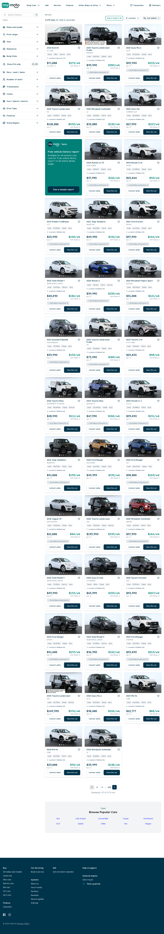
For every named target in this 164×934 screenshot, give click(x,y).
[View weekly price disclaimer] (79, 66)
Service (57, 5)
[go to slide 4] (65, 43)
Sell (47, 5)
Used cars (7, 876)
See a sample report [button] (63, 189)
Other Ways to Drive (88, 5)
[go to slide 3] (63, 43)
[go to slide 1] (59, 43)
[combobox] (18, 15)
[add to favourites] (79, 48)
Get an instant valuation (63, 872)
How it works (36, 887)
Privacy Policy (23, 924)
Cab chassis (81, 818)
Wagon (148, 824)
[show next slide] (78, 36)
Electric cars (8, 883)
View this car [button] (72, 78)
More (109, 5)
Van (125, 824)
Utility (103, 824)
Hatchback (148, 818)
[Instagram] (9, 914)
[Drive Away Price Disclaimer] (55, 66)
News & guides (37, 899)
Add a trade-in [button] (113, 18)
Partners (34, 891)
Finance (69, 5)
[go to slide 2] (61, 43)
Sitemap (34, 903)
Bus (58, 818)
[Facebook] (4, 914)
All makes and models (12, 872)
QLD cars (7, 895)
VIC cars (7, 891)
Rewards (35, 895)
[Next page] (114, 787)
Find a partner (94, 884)
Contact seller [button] (55, 78)
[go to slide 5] (67, 43)
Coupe (126, 818)
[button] (36, 15)
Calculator (7, 907)
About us (35, 884)
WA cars (6, 887)
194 (109, 787)
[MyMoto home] (11, 5)
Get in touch (88, 880)
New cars (7, 880)
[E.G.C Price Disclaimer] (90, 68)
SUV (58, 824)
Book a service (37, 872)
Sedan (80, 824)
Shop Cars (31, 5)
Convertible (103, 818)
